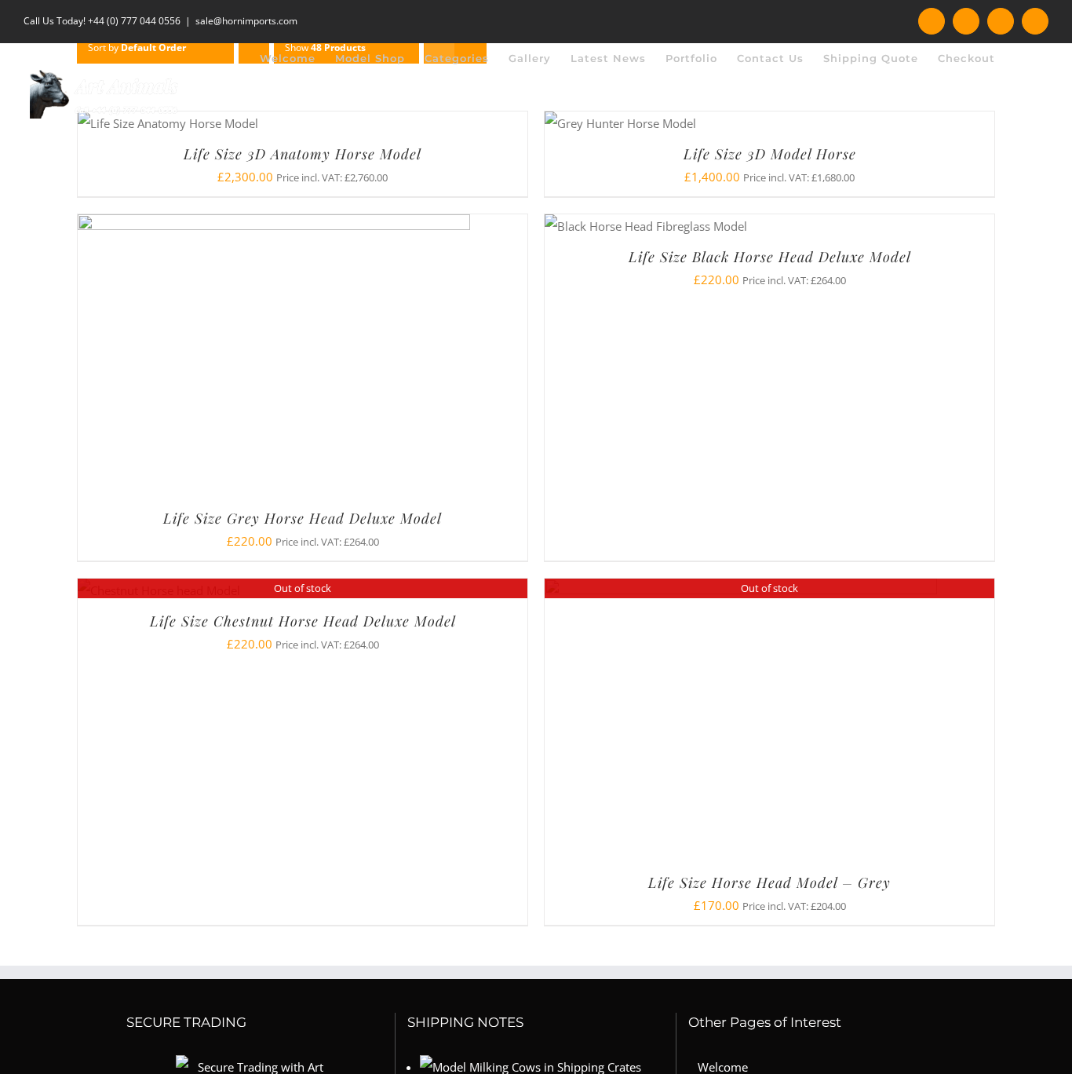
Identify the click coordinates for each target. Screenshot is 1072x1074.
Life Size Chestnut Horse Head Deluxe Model (303, 621)
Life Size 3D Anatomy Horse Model (302, 153)
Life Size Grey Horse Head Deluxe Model (302, 518)
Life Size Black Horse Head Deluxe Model (770, 256)
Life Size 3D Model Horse (770, 153)
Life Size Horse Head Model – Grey (769, 882)
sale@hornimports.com (246, 20)
